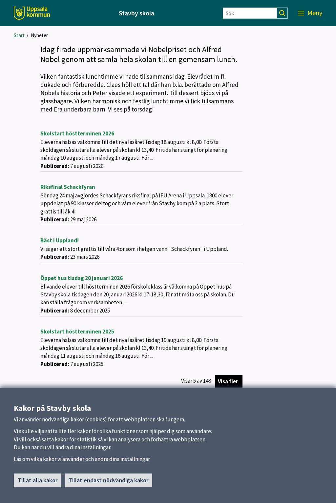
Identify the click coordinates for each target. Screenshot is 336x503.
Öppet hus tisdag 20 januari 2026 (81, 278)
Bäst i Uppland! (59, 240)
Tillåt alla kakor (37, 480)
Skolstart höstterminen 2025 (77, 331)
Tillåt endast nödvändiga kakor (108, 480)
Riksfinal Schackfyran (67, 187)
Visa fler (228, 381)
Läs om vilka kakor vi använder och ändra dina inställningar (82, 459)
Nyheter (39, 35)
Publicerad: (54, 166)
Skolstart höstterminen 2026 (77, 133)
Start (19, 35)
